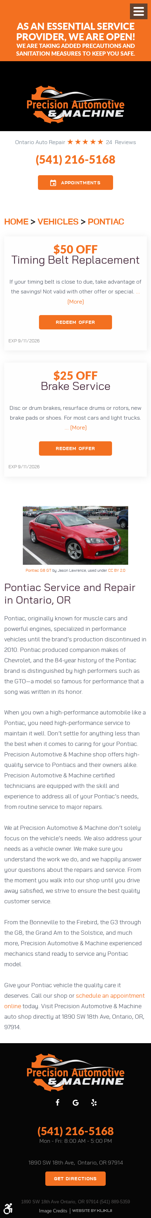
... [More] (76, 427)
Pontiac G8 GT (38, 570)
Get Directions (75, 1179)
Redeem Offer (75, 322)
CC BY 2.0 (116, 570)
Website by (92, 1210)
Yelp (94, 1102)
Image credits (53, 1210)
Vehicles (58, 222)
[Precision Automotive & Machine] (75, 104)
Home (16, 222)
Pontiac (106, 222)
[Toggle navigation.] (138, 11)
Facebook (57, 1102)
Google (75, 1102)
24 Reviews (121, 142)
